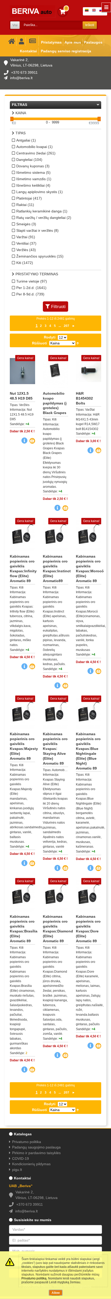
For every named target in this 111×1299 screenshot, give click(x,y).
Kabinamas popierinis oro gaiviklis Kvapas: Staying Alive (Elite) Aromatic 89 (55, 748)
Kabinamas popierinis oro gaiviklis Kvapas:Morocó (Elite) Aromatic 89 (88, 568)
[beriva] (33, 11)
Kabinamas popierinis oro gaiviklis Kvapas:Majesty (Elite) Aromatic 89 (22, 746)
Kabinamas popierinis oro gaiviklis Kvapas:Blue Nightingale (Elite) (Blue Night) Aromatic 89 (88, 751)
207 (66, 326)
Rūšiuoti (39, 343)
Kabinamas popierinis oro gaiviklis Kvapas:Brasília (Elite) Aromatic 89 (22, 928)
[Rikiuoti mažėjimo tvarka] (77, 343)
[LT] (88, 11)
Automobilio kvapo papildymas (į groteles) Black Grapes (55, 403)
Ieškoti (89, 25)
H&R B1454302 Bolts (84, 398)
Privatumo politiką (33, 1278)
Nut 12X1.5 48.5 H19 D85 (21, 395)
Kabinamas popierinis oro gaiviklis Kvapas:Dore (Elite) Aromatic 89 (88, 928)
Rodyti (50, 337)
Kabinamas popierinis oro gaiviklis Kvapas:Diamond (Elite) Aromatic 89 (55, 928)
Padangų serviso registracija (66, 51)
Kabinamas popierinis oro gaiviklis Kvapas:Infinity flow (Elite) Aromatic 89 (22, 568)
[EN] (95, 11)
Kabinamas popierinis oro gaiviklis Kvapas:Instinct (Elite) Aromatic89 (55, 568)
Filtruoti (58, 306)
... (60, 326)
